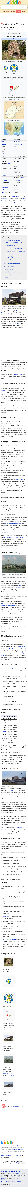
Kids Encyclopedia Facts (7, 29)
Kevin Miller (5, 917)
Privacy (19, 1181)
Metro (4, 177)
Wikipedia (3, 1178)
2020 (9, 163)
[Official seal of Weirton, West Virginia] (14, 68)
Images (8, 11)
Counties (3, 144)
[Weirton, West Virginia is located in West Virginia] (14, 110)
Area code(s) (4, 187)
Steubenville (4, 603)
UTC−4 (15, 182)
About (13, 1181)
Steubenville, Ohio (6, 576)
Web (4, 11)
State (2, 141)
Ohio (20, 585)
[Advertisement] (14, 17)
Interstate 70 (4, 532)
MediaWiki (3, 1180)
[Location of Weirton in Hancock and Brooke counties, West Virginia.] (14, 87)
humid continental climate (16, 669)
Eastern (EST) (21, 180)
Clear (22, 6)
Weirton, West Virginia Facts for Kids (11, 1155)
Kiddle (2, 1181)
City (14, 39)
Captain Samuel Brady (14, 323)
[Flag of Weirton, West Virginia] (6, 68)
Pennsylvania (17, 588)
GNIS (2, 192)
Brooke (20, 144)
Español (23, 11)
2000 (4, 732)
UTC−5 (15, 180)
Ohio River (18, 576)
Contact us (4, 1183)
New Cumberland (14, 649)
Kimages (13, 11)
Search (25, 7)
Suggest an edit (20, 1163)
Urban (4, 175)
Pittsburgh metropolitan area (13, 524)
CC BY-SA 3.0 (17, 1173)
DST (9, 182)
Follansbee (22, 647)
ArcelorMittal (19, 480)
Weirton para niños (18, 1106)
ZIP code (3, 185)
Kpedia (18, 11)
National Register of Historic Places (13, 537)
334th (21, 177)
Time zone (4, 180)
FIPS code (4, 190)
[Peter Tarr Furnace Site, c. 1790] (14, 50)
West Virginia (17, 142)
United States (7, 199)
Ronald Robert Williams (9, 939)
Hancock (16, 144)
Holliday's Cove (18, 374)
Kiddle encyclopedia (15, 1146)
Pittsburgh (4, 390)
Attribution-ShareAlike (17, 1149)
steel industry (14, 791)
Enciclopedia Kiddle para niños (16, 1183)
